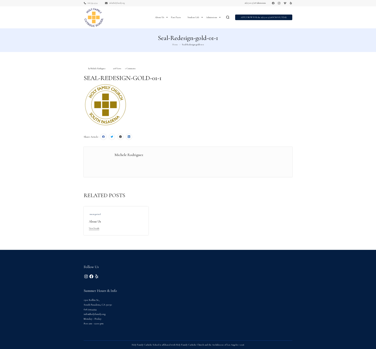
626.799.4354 (93, 3)
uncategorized (95, 214)
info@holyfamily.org (117, 3)
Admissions (211, 17)
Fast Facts (176, 17)
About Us (159, 17)
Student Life (193, 17)
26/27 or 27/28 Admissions (255, 3)
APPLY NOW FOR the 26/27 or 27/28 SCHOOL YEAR (264, 17)
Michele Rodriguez (97, 68)
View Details (94, 228)
